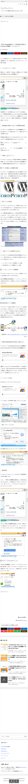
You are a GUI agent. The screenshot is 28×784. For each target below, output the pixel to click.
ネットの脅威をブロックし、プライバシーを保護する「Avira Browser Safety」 (17, 678)
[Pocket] (4, 631)
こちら (21, 771)
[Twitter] (19, 4)
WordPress (4, 751)
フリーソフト (4, 755)
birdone (25, 620)
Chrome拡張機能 (10, 16)
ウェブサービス (5, 753)
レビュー (3, 758)
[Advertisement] (12, 32)
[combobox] (14, 1)
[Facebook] (21, 4)
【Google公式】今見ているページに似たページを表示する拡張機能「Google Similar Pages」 (17, 646)
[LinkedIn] (24, 629)
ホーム (2, 16)
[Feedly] (27, 4)
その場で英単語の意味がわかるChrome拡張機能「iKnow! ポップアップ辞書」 (17, 668)
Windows (3, 749)
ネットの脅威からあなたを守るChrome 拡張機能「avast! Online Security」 (17, 657)
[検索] (26, 1)
